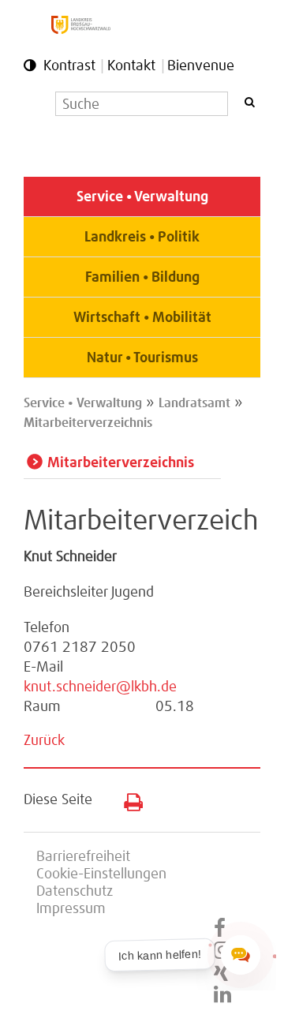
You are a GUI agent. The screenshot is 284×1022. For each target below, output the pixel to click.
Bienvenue (200, 66)
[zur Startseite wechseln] (80, 30)
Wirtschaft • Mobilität (142, 318)
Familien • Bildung (142, 278)
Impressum (71, 909)
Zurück (44, 741)
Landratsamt (194, 403)
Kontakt (131, 66)
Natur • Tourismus (142, 358)
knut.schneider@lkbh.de (100, 687)
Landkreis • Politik (142, 237)
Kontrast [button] (69, 66)
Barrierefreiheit (83, 857)
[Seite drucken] (127, 798)
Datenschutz (74, 892)
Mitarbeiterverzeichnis (88, 423)
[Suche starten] (249, 102)
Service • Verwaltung (142, 197)
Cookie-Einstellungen (101, 874)
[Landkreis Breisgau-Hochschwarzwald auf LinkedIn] (222, 995)
